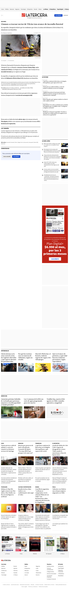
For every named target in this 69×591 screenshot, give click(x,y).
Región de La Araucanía (23, 142)
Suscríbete (16, 156)
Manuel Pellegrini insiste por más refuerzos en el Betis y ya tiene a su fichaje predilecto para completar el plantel (59, 480)
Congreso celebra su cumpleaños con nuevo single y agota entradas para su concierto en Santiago (25, 517)
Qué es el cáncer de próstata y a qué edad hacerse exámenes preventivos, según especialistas (59, 357)
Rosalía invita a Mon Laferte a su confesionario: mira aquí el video (26, 492)
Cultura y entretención (24, 487)
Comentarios (11, 60)
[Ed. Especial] (49, 551)
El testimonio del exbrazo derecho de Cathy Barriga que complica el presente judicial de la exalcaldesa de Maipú (20, 137)
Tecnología (23, 9)
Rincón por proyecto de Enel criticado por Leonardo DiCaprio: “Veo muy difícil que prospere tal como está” (25, 449)
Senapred (31, 142)
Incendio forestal (10, 142)
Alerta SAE (36, 142)
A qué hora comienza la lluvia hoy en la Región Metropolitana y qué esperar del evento (54, 82)
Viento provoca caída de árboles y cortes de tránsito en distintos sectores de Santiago (53, 87)
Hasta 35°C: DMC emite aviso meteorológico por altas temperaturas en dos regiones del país (51, 164)
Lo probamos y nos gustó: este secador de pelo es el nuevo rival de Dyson (60, 516)
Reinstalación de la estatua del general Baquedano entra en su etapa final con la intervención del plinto (52, 151)
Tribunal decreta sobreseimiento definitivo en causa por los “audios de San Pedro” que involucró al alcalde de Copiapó (52, 157)
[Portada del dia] (55, 233)
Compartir (4, 60)
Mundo (35, 9)
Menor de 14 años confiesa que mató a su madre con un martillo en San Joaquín (52, 145)
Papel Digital (60, 9)
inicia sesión (7, 156)
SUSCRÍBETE (55, 259)
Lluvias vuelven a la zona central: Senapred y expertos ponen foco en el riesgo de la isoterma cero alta (52, 171)
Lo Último (45, 9)
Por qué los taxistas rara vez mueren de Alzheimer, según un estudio (25, 356)
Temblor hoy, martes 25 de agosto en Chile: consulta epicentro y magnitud (56, 401)
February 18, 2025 (17, 89)
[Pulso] (21, 551)
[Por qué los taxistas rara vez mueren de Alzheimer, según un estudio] (26, 367)
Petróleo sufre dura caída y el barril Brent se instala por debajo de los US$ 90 (25, 479)
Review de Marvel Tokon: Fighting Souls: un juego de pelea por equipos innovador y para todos (9, 526)
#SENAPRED (13, 85)
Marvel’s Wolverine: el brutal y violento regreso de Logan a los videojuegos (43, 356)
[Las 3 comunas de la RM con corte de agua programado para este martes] (34, 412)
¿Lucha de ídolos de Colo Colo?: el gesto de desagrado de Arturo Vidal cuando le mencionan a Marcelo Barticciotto (60, 450)
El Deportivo (30, 9)
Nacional (12, 9)
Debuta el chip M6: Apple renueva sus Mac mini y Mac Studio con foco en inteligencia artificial (8, 493)
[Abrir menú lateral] (2, 15)
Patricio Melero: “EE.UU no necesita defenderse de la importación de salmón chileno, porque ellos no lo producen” (25, 471)
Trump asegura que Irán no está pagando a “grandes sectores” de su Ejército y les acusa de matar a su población (43, 526)
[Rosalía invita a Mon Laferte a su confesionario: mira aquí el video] (26, 508)
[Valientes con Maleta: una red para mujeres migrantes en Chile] (60, 508)
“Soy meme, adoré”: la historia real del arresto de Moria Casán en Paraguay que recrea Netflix (26, 526)
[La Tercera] (7, 551)
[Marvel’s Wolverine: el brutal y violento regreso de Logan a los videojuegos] (43, 367)
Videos (40, 9)
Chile (2, 443)
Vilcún (16, 142)
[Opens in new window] (35, 551)
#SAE (25, 85)
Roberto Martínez (7, 33)
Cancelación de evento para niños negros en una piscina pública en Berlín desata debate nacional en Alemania (42, 517)
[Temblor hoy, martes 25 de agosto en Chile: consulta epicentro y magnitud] (57, 412)
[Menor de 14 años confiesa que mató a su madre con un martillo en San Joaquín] (64, 145)
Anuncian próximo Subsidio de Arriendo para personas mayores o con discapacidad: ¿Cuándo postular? (11, 402)
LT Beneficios (52, 9)
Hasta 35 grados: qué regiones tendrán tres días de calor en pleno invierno (55, 100)
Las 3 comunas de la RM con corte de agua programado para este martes (33, 401)
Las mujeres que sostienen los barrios (60, 524)
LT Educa (67, 9)
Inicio (2, 9)
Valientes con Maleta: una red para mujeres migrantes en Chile (59, 491)
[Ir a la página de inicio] (34, 15)
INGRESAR (65, 15)
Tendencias (38, 443)
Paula (54, 487)
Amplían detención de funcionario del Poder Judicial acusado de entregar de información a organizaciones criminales (54, 94)
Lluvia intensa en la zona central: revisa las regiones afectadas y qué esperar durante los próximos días (8, 357)
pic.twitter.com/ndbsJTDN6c (26, 88)
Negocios (17, 9)
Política (7, 9)
